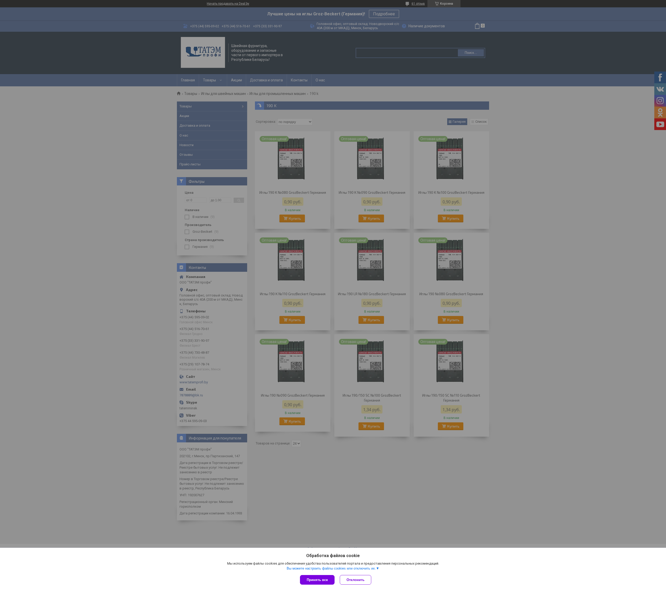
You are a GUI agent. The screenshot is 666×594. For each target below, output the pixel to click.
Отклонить (355, 580)
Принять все (317, 580)
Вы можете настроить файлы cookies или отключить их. (331, 568)
